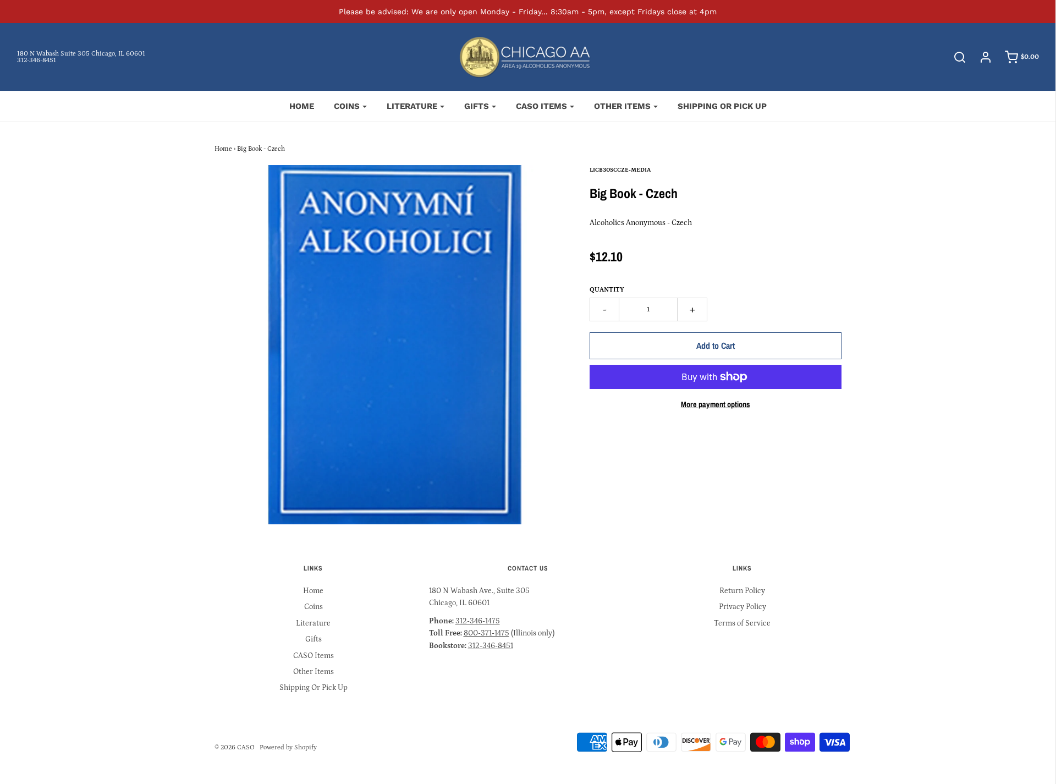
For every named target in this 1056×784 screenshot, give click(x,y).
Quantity (607, 289)
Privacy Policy (742, 606)
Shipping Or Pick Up (722, 106)
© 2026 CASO (235, 747)
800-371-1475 (486, 633)
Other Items (313, 671)
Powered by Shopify (288, 747)
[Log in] (980, 57)
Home (301, 106)
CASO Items (313, 655)
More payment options (715, 404)
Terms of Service (742, 623)
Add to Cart (715, 345)
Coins (313, 606)
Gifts (313, 639)
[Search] (954, 57)
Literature (313, 623)
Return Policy (742, 590)
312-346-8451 (36, 60)
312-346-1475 (477, 621)
